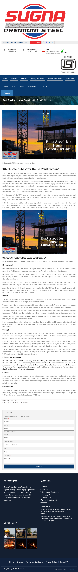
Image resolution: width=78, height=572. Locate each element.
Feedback (35, 42)
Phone (6, 425)
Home (5, 78)
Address (7, 456)
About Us (14, 78)
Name (6, 419)
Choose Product (9, 441)
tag (28, 163)
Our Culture (32, 86)
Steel (33, 163)
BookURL (71, 569)
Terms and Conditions (50, 492)
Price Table (70, 78)
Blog (13, 86)
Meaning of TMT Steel (10, 400)
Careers (21, 86)
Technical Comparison (55, 78)
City (5, 449)
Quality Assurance (37, 78)
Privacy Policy (47, 495)
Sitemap (45, 489)
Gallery (5, 86)
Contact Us (44, 86)
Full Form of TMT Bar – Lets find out (15, 403)
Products (24, 78)
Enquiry (7, 93)
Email (6, 434)
